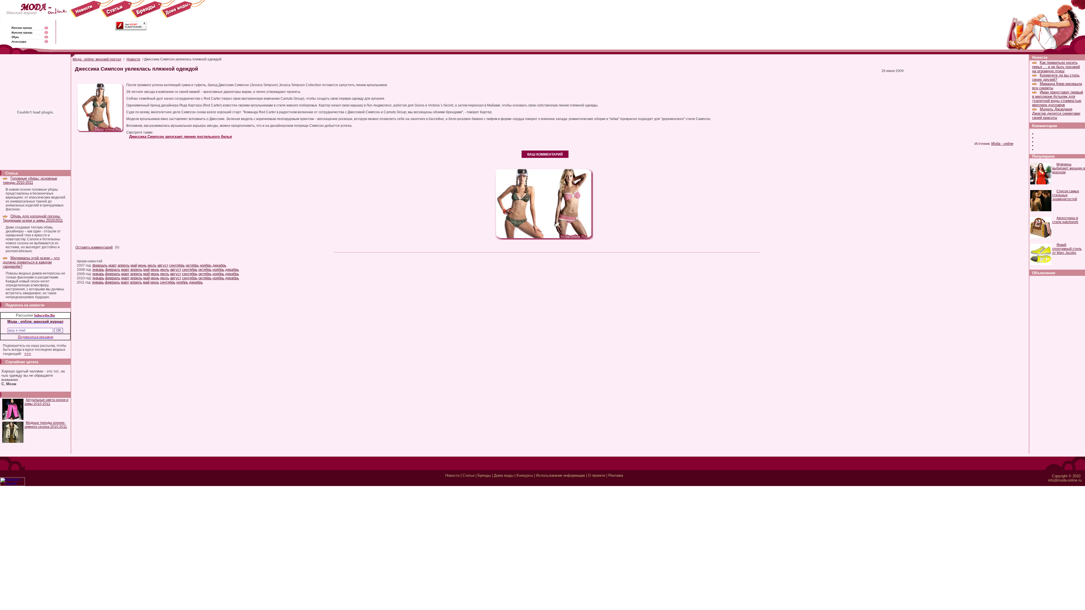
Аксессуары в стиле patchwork (1065, 220)
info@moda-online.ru (1065, 480)
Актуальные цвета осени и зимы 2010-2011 (46, 402)
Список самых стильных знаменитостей (1065, 195)
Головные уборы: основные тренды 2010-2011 (30, 180)
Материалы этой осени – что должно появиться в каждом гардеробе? (31, 262)
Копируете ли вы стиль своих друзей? (1056, 77)
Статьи (468, 475)
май (134, 265)
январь (98, 269)
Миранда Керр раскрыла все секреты (1057, 86)
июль (152, 265)
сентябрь (177, 265)
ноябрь (206, 265)
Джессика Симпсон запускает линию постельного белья (180, 136)
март (112, 265)
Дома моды (503, 475)
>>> (27, 354)
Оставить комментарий (94, 247)
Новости (133, 59)
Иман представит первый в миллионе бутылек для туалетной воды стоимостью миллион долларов (1057, 98)
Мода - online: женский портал (97, 59)
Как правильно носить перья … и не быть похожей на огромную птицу (1056, 66)
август (162, 265)
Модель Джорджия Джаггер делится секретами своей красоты (1056, 113)
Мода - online (1002, 143)
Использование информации (560, 475)
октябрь (192, 265)
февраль (100, 265)
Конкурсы (525, 475)
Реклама (615, 475)
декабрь (219, 265)
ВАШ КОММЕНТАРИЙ (545, 154)
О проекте (596, 475)
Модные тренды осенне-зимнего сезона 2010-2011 (45, 425)
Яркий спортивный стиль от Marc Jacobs (1067, 249)
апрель (124, 265)
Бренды (484, 475)
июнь (142, 265)
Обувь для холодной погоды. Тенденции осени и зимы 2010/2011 (33, 218)
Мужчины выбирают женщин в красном (1068, 168)
